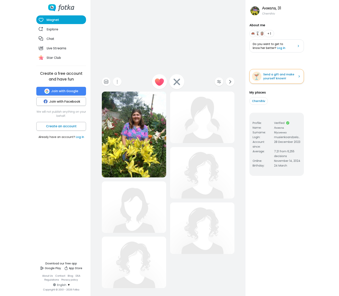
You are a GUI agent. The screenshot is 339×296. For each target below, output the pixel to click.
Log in (80, 137)
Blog (70, 275)
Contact (60, 275)
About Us (47, 275)
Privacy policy (69, 279)
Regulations (51, 279)
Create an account (61, 126)
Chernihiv (258, 101)
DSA (78, 275)
